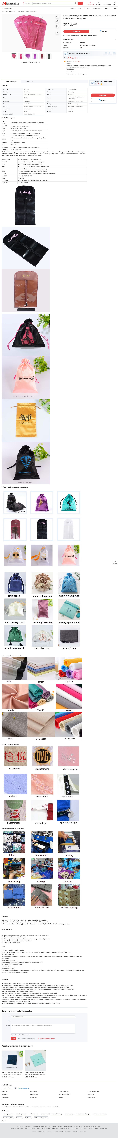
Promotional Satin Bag (99, 1114)
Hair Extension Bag (63, 1091)
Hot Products (20, 1126)
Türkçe (90, 1128)
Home (3, 11)
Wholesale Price (61, 1126)
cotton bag (33, 1097)
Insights (99, 1126)
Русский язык (45, 1128)
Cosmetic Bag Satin (8, 1118)
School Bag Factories (21, 1114)
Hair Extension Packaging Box (83, 1114)
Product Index (87, 1126)
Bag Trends (28, 1118)
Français (38, 1128)
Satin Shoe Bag (69, 1114)
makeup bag (5, 1094)
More (3, 1121)
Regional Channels (78, 1126)
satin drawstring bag (64, 1094)
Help (88, 8)
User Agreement (68, 1131)
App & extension (97, 8)
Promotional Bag (20, 11)
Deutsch (56, 1128)
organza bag (5, 1097)
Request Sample (92, 35)
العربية (67, 1128)
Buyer (79, 8)
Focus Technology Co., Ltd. (48, 1131)
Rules (115, 8)
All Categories (7, 8)
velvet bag (90, 1094)
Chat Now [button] (104, 31)
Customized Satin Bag (56, 1114)
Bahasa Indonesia (103, 1128)
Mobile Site (93, 1126)
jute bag (61, 1097)
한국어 (72, 1128)
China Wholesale (52, 1126)
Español (26, 1128)
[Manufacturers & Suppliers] (10, 3)
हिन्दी (80, 1128)
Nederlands (62, 1128)
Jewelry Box (5, 1091)
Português (32, 1128)
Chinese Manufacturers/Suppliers (40, 1126)
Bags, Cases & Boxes (10, 11)
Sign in (114, 4)
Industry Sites (69, 1126)
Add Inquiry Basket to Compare (31, 62)
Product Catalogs (24, 1088)
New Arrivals (33, 1091)
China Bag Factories (8, 1114)
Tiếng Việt (95, 1128)
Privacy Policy (83, 1131)
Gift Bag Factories (34, 1114)
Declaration (75, 1131)
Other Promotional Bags (31, 11)
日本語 (76, 1128)
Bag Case (45, 1114)
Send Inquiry (76, 31)
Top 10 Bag (19, 1118)
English (21, 1128)
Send (14, 1038)
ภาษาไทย (85, 1128)
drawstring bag (34, 1094)
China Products (27, 1126)
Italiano (51, 1128)
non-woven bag (91, 1097)
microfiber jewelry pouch (94, 1091)
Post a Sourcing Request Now (46, 1038)
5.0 (96, 84)
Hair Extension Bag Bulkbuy (41, 1118)
